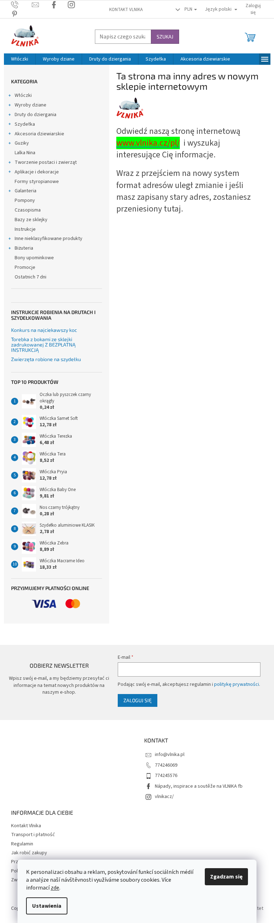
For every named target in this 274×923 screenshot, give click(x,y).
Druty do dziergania (35, 114)
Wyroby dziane (30, 105)
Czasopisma (28, 210)
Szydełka (25, 124)
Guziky (22, 143)
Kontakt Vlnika (126, 9)
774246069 (166, 765)
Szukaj (165, 36)
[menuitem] (19, 59)
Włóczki (23, 95)
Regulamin (22, 844)
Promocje (25, 267)
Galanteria (25, 190)
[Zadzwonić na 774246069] (21, 4)
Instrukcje (25, 229)
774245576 (166, 775)
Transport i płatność (33, 834)
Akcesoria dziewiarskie (39, 133)
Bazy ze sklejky (31, 219)
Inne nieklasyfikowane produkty (48, 238)
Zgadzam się (226, 877)
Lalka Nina (25, 152)
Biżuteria (24, 248)
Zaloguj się (137, 700)
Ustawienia (46, 906)
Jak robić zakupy (29, 852)
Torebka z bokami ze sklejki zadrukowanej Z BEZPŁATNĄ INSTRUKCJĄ (43, 345)
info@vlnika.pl (169, 754)
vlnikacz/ (164, 796)
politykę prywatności (236, 684)
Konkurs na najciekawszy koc (44, 330)
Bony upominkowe (34, 257)
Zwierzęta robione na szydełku (46, 359)
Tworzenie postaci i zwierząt (46, 162)
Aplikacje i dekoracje (37, 172)
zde (55, 888)
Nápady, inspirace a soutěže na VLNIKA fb (199, 786)
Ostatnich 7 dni (30, 277)
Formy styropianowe (37, 181)
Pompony (25, 200)
